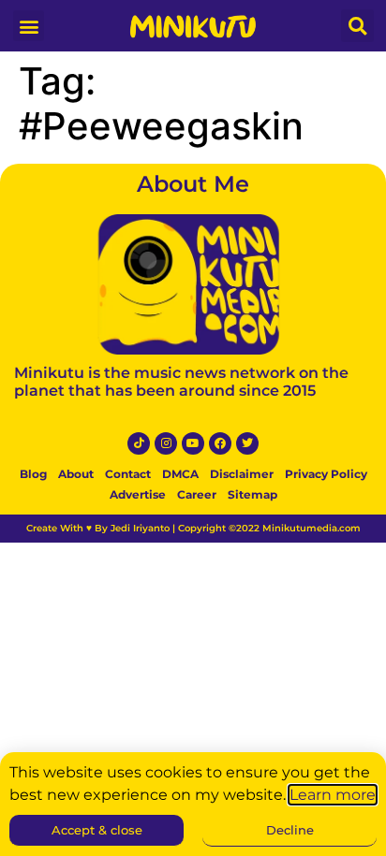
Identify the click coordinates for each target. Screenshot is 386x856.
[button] (28, 25)
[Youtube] (193, 443)
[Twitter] (247, 443)
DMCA (180, 474)
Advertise (138, 494)
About (76, 474)
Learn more (333, 795)
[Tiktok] (138, 443)
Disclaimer (242, 474)
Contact (128, 474)
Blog (33, 474)
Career (196, 494)
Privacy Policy (326, 474)
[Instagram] (166, 443)
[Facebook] (220, 443)
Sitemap (252, 494)
